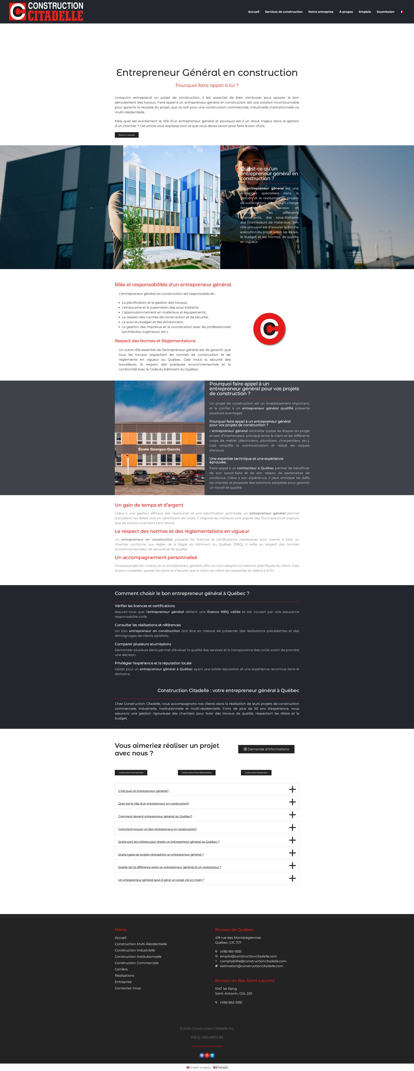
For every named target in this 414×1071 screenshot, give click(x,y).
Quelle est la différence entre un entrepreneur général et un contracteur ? (169, 867)
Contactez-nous (128, 988)
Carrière (121, 969)
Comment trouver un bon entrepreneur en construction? (157, 829)
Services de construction (284, 12)
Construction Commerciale (136, 963)
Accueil (253, 12)
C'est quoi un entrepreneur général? (143, 791)
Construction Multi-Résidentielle (141, 944)
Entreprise (123, 982)
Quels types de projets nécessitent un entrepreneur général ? (161, 854)
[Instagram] (207, 1055)
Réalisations (124, 975)
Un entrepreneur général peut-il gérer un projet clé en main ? (161, 880)
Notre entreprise (320, 12)
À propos (346, 12)
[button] (131, 772)
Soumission (385, 12)
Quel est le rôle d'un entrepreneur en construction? (153, 803)
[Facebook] (201, 1055)
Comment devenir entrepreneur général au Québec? (155, 816)
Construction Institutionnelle (138, 957)
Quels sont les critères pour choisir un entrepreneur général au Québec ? (168, 842)
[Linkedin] (212, 1055)
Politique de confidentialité (207, 1046)
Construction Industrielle (135, 950)
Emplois (365, 12)
